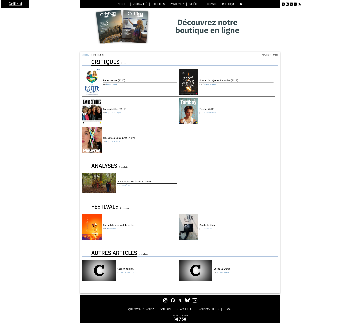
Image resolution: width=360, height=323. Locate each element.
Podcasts (210, 4)
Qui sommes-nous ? (141, 309)
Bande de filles (114, 109)
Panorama (177, 4)
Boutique (228, 4)
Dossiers (158, 4)
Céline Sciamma (125, 268)
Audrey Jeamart (127, 272)
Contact (165, 309)
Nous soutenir (209, 309)
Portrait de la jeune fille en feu (218, 80)
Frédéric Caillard (209, 113)
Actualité (140, 4)
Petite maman (114, 80)
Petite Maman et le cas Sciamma (134, 181)
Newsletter (185, 309)
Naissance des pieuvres (119, 137)
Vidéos (194, 4)
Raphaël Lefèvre (113, 141)
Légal (228, 309)
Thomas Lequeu (209, 84)
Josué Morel (111, 84)
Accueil (123, 4)
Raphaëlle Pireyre (113, 113)
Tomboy (207, 109)
